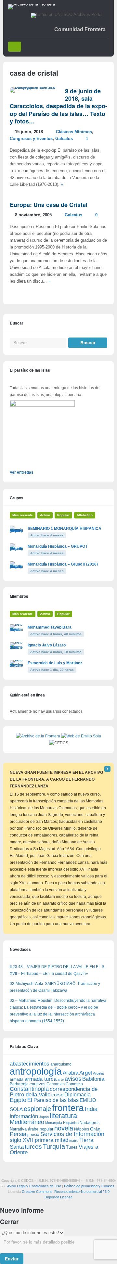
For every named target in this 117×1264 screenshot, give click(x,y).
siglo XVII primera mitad (39, 1140)
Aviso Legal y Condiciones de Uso (34, 1186)
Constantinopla (29, 1089)
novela (63, 1128)
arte (61, 1079)
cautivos (38, 1084)
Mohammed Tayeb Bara (50, 627)
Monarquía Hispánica (62, 1123)
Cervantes (55, 1084)
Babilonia (93, 1079)
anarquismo (61, 1064)
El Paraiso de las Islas (53, 1100)
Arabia (70, 1073)
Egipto (18, 1100)
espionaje (37, 1108)
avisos (73, 1078)
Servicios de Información (72, 1134)
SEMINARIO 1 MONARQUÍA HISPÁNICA (64, 528)
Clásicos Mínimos (74, 132)
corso (57, 1094)
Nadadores (89, 1122)
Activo (45, 515)
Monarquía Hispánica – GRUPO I (57, 546)
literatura (63, 1116)
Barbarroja (19, 1084)
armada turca (40, 1079)
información (24, 1116)
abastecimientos (29, 1064)
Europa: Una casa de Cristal (48, 204)
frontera (68, 1108)
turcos (33, 1146)
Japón (44, 1117)
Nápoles (81, 1129)
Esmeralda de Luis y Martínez (55, 663)
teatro (73, 1141)
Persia (18, 1134)
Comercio (74, 1084)
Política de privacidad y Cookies (89, 1186)
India (91, 1109)
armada (16, 1079)
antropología (36, 1071)
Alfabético (85, 515)
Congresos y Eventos (31, 138)
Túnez (72, 1147)
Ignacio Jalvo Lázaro (47, 645)
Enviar (12, 1259)
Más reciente (22, 515)
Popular (63, 515)
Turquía (54, 1146)
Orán (95, 1128)
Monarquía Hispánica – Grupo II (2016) (63, 564)
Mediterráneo (27, 1122)
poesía (33, 1134)
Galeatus (64, 138)
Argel (85, 1073)
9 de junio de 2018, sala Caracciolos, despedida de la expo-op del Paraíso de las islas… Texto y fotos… (58, 106)
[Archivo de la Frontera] (31, 4)
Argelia (98, 1073)
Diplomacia (77, 1094)
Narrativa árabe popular (31, 1129)
